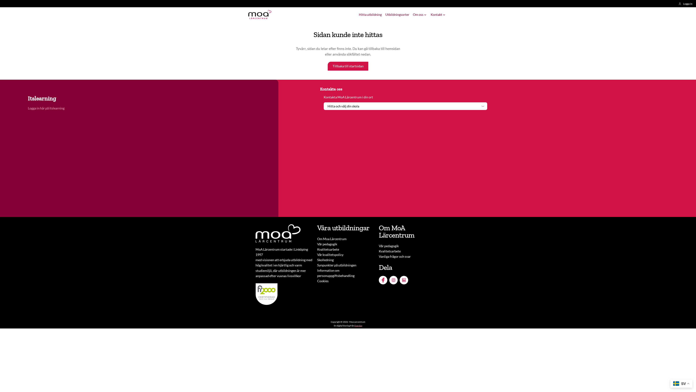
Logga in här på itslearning (46, 108)
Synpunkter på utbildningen (336, 265)
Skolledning (325, 260)
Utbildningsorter (397, 15)
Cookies (323, 281)
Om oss (418, 15)
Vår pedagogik (327, 244)
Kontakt (436, 15)
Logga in (687, 3)
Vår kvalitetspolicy (330, 255)
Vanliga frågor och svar (395, 256)
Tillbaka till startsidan (348, 66)
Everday (358, 325)
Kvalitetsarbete (328, 249)
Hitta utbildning (370, 15)
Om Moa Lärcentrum (332, 239)
